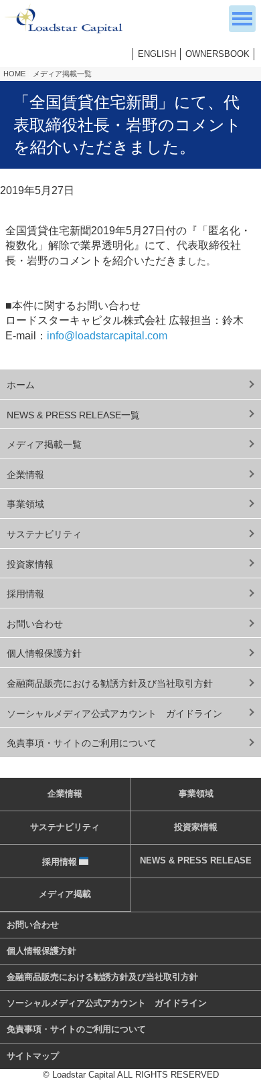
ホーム (21, 385)
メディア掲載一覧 (62, 74)
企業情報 (25, 474)
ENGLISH (157, 54)
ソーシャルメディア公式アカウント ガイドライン (114, 713)
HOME (14, 74)
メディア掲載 (65, 894)
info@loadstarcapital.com (107, 335)
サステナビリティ (44, 534)
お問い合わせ (35, 623)
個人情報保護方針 (44, 653)
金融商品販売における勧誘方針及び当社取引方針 (110, 683)
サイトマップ (33, 1056)
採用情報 (25, 593)
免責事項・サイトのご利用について (82, 743)
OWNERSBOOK (217, 54)
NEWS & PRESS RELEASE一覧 (73, 415)
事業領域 (25, 504)
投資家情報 (30, 564)
